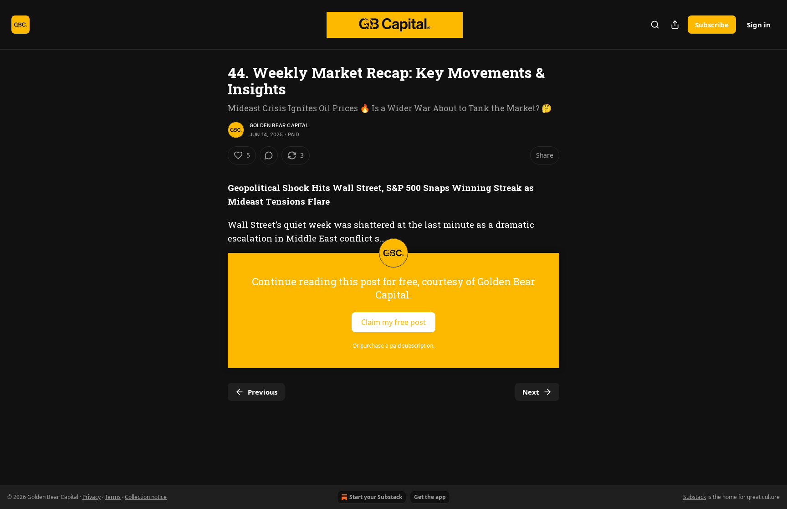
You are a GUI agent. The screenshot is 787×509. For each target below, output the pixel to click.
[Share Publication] (675, 24)
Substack (694, 497)
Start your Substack (375, 497)
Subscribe (712, 24)
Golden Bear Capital (279, 125)
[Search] (655, 24)
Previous (262, 391)
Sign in (759, 24)
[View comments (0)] (269, 155)
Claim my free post (393, 322)
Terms (113, 497)
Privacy (91, 497)
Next (530, 391)
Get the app (430, 497)
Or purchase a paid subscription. (393, 346)
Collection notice (146, 497)
